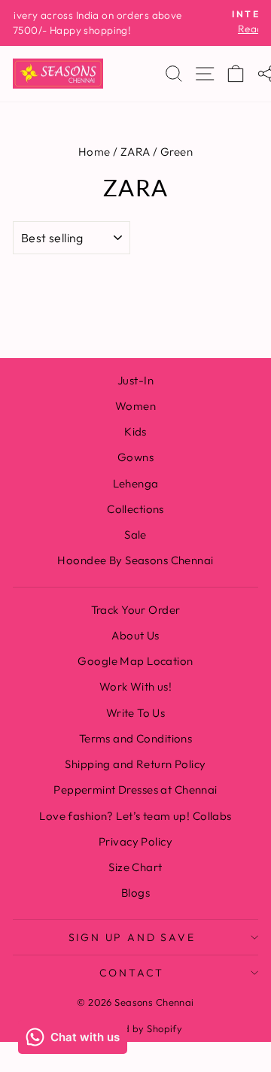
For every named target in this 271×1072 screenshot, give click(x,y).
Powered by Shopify (136, 1028)
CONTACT (132, 972)
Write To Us (136, 713)
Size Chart (135, 867)
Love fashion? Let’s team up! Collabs (135, 816)
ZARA (135, 151)
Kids (135, 431)
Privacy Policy (135, 841)
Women (135, 406)
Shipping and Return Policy (135, 764)
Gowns (135, 457)
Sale (135, 534)
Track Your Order (136, 610)
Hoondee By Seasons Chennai (135, 560)
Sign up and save (132, 937)
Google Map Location (135, 661)
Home (94, 151)
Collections (135, 509)
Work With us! (135, 686)
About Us (135, 635)
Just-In (135, 380)
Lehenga (136, 483)
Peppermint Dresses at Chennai (135, 789)
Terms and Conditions (136, 738)
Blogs (135, 892)
